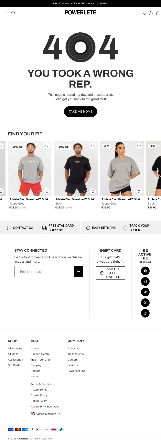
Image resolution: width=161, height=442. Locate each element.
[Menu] (4, 13)
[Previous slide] (12, 175)
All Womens (15, 348)
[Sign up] (78, 271)
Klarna (34, 376)
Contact (35, 348)
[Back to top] (153, 436)
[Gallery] (39, 168)
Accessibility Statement (45, 406)
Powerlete (22, 438)
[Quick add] (10, 191)
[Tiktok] (145, 292)
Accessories (15, 359)
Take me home (80, 111)
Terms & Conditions (43, 384)
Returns (35, 370)
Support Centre (40, 354)
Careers (73, 359)
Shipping (36, 365)
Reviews (73, 365)
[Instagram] (145, 281)
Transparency (76, 354)
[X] (145, 302)
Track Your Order (41, 359)
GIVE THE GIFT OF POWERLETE (112, 273)
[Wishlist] (144, 13)
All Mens (13, 354)
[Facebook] (145, 271)
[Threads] (145, 313)
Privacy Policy (39, 389)
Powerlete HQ (76, 370)
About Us (73, 348)
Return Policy (39, 401)
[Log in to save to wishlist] (10, 146)
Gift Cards (14, 365)
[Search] (13, 13)
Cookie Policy (39, 395)
